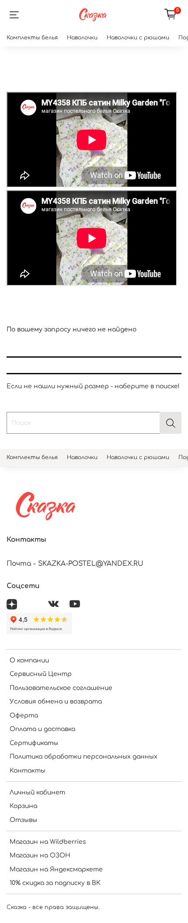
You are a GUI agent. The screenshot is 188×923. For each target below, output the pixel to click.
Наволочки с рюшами (138, 38)
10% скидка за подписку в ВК (55, 883)
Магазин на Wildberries (48, 842)
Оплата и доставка (42, 729)
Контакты (27, 770)
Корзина (23, 806)
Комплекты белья (32, 38)
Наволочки (82, 38)
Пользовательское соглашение (61, 688)
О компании (29, 660)
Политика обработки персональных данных (83, 756)
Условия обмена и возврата (56, 701)
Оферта (24, 715)
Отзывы (23, 820)
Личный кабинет (37, 792)
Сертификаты (34, 743)
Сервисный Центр (41, 674)
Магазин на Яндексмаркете (56, 869)
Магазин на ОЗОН (40, 855)
